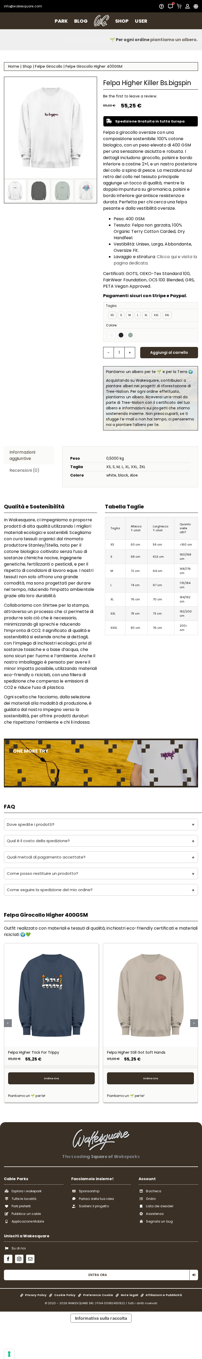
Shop (27, 66)
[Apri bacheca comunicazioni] (170, 6)
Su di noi (19, 1248)
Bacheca (153, 1191)
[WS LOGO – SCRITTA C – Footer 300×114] (101, 1131)
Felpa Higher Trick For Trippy (33, 1052)
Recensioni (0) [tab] (24, 470)
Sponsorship (89, 1191)
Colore (111, 325)
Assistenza (155, 1213)
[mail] (30, 1259)
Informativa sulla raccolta (101, 1318)
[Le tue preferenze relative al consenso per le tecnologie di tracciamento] (9, 1354)
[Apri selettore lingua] (196, 6)
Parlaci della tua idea (96, 1198)
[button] (101, 824)
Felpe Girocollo (48, 66)
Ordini (151, 1198)
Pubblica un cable (26, 1213)
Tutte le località (24, 1198)
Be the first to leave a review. (130, 96)
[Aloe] (130, 335)
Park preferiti (21, 1206)
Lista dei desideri (159, 1206)
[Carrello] (179, 6)
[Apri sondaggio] (161, 6)
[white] (111, 335)
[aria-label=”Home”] (101, 21)
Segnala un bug (159, 1221)
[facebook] (8, 1259)
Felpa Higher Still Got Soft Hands (136, 1052)
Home (13, 66)
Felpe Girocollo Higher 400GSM (93, 66)
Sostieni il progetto (94, 1206)
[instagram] (19, 1259)
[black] (121, 335)
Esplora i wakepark (27, 1191)
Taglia (111, 305)
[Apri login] (187, 6)
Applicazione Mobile (28, 1221)
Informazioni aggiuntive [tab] (22, 455)
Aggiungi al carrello (169, 352)
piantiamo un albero (121, 40)
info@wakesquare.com (23, 6)
